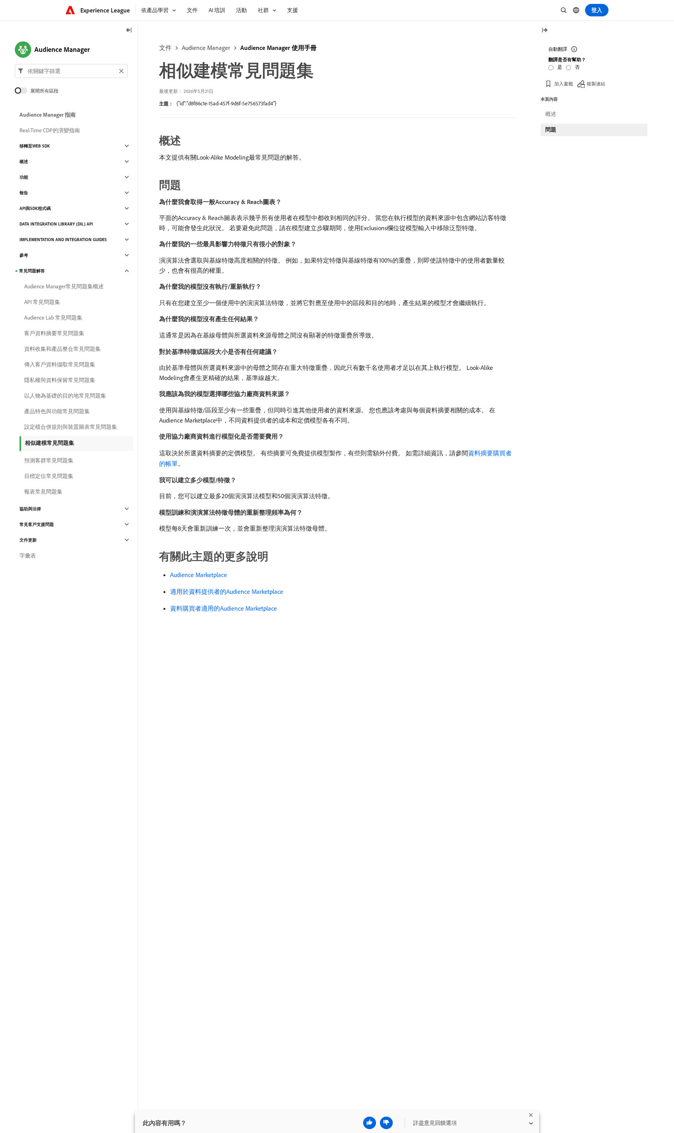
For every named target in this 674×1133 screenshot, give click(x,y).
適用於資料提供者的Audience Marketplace (226, 591)
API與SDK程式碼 (35, 208)
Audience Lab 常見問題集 (53, 317)
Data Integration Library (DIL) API (56, 224)
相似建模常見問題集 (49, 442)
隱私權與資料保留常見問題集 (59, 380)
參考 (24, 255)
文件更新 (28, 540)
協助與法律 (30, 508)
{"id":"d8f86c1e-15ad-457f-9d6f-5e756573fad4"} (226, 103)
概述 (24, 161)
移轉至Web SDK (35, 146)
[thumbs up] (369, 1123)
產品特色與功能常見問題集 (57, 411)
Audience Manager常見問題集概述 (64, 286)
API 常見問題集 (42, 301)
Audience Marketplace (198, 575)
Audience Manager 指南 (48, 114)
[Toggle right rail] (544, 30)
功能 (24, 177)
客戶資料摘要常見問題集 (54, 333)
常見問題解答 (32, 270)
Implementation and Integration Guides (63, 239)
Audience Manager (206, 48)
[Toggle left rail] (129, 30)
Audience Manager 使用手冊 (278, 48)
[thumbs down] (386, 1123)
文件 (165, 48)
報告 (24, 192)
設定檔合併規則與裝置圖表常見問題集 (70, 426)
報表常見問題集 (43, 491)
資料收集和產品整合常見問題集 (62, 348)
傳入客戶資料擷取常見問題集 (59, 364)
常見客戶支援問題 (37, 524)
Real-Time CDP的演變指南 (50, 130)
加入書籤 (563, 84)
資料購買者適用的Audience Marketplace (223, 608)
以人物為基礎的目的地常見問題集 (65, 395)
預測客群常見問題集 (48, 460)
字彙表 (28, 555)
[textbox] (71, 71)
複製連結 (596, 84)
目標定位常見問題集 (48, 475)
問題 (550, 129)
